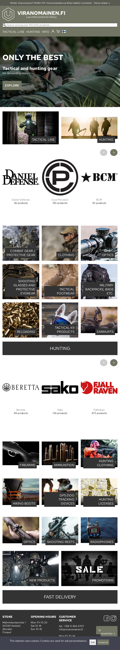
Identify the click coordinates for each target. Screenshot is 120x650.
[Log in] (53, 31)
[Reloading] (20, 336)
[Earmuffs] (99, 336)
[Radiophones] (99, 546)
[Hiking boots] (20, 508)
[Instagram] (113, 619)
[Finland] (64, 32)
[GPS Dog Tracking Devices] (60, 508)
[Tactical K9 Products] (60, 336)
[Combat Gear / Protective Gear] (20, 260)
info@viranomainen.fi (71, 629)
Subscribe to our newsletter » (108, 632)
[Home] (33, 20)
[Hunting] (89, 144)
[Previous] (103, 152)
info (45, 32)
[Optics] (99, 260)
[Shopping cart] (58, 32)
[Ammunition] (60, 470)
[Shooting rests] (60, 546)
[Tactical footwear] (60, 298)
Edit (93, 642)
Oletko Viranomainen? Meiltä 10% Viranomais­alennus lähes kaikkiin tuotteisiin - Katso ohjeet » (60, 2)
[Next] (114, 152)
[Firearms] (20, 470)
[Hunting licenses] (99, 508)
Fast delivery (60, 597)
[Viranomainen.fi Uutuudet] (30, 585)
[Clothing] (60, 260)
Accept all (103, 642)
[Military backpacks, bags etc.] (99, 298)
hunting (33, 32)
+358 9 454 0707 (73, 626)
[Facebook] (106, 619)
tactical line (13, 32)
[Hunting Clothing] (99, 470)
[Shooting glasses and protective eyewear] (20, 298)
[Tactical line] (30, 144)
